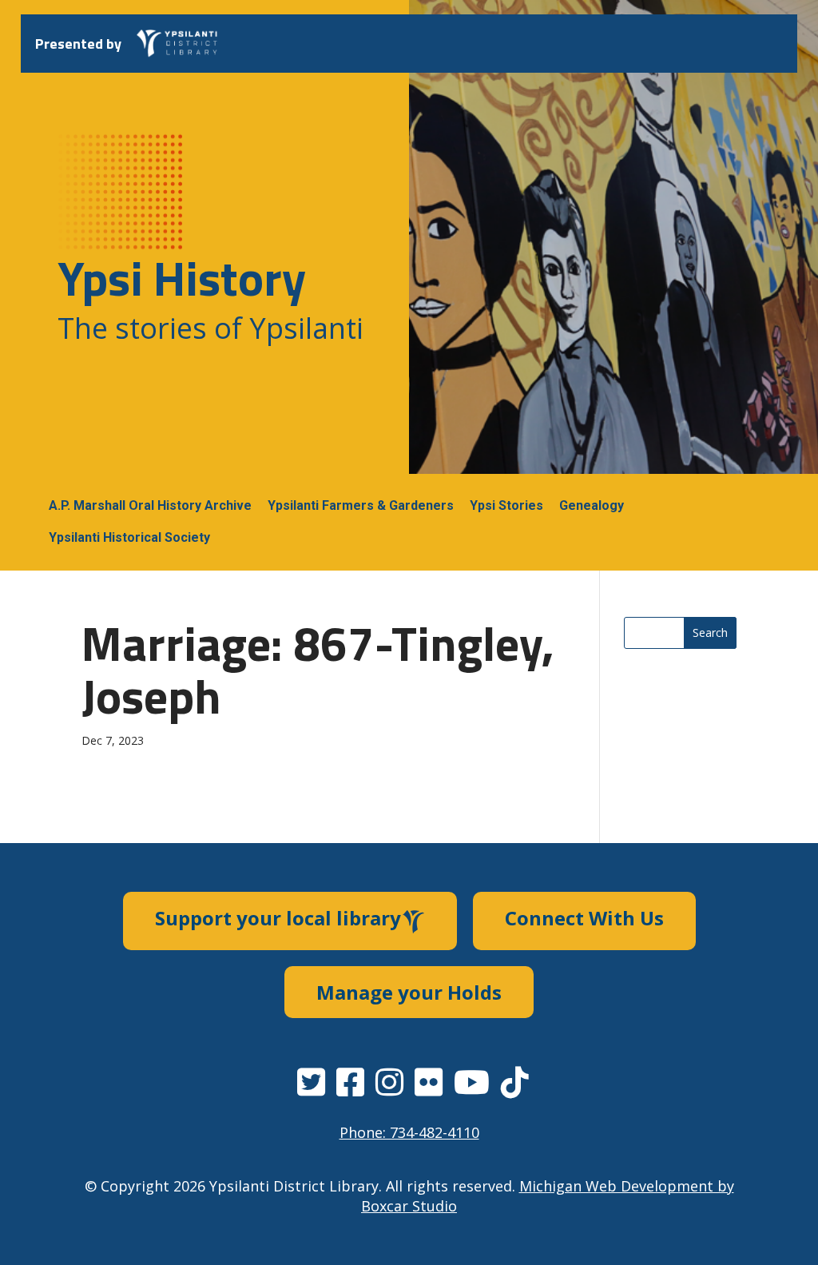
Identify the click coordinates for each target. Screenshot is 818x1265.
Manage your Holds (409, 992)
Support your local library (278, 918)
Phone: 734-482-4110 (409, 1132)
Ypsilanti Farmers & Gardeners (361, 505)
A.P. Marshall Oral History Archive (150, 505)
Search (710, 632)
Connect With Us (584, 918)
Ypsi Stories (506, 505)
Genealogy (591, 505)
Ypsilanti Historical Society (129, 537)
